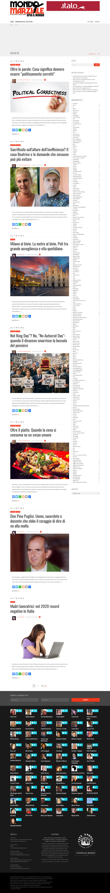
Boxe (86, 144)
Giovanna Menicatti (15, 760)
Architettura (86, 115)
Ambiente (86, 112)
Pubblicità (86, 383)
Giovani (86, 251)
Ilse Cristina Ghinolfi (92, 793)
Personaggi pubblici (86, 370)
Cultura (12, 64)
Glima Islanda (86, 254)
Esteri (86, 215)
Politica (86, 373)
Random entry (92, 53)
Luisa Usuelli (59, 815)
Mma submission (86, 331)
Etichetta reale (86, 219)
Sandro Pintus (29, 783)
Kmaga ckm (86, 290)
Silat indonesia (86, 409)
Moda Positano (86, 336)
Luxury (86, 307)
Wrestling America (86, 475)
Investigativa (86, 270)
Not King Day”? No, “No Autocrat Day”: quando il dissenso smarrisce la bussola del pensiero (38, 340)
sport (86, 419)
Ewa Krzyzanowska (76, 783)
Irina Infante (90, 805)
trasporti (86, 443)
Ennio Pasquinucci (91, 751)
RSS (99, 53)
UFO (86, 450)
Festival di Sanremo (86, 227)
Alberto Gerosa (76, 805)
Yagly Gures (86, 480)
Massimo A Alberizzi (61, 761)
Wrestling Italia (86, 477)
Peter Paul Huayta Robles (92, 718)
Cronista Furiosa (14, 783)
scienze (86, 402)
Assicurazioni (86, 127)
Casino (86, 154)
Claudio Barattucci (46, 729)
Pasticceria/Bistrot (86, 366)
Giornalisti (86, 249)
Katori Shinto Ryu (86, 285)
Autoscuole (86, 137)
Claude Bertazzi (91, 815)
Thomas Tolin (90, 729)
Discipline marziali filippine (86, 207)
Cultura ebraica (86, 195)
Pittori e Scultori (86, 372)
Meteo (86, 324)
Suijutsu (86, 422)
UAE (86, 448)
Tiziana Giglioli (60, 717)
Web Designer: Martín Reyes (16, 794)
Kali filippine (86, 282)
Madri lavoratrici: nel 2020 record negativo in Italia (34, 608)
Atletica (86, 129)
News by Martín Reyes (86, 360)
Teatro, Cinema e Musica (86, 433)
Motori (86, 351)
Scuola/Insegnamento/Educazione (86, 405)
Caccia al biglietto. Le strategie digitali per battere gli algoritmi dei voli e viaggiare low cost (85, 87)
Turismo (86, 445)
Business (86, 146)
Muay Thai (86, 353)
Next (42, 686)
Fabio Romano (44, 805)
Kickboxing (86, 288)
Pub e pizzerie (86, 382)
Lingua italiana (86, 298)
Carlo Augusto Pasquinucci (75, 762)
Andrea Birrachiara (61, 773)
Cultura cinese (86, 190)
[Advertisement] (55, 38)
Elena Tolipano (60, 805)
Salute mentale (86, 395)
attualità (86, 130)
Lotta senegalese (86, 304)
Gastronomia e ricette (86, 244)
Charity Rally (86, 159)
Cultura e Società (86, 193)
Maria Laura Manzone (46, 815)
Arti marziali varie (86, 124)
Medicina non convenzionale (86, 317)
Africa (86, 105)
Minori (86, 327)
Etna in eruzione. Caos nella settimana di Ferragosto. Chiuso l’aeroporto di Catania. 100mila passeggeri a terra (85, 91)
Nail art (86, 358)
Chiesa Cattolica (86, 163)
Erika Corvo (13, 717)
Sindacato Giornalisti (86, 411)
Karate (86, 283)
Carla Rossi (59, 751)
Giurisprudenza (86, 253)
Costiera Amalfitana (86, 178)
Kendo (86, 287)
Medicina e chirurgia (86, 312)
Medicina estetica (86, 314)
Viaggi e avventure (86, 462)
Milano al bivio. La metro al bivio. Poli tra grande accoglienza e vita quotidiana (39, 246)
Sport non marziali (86, 421)
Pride (86, 377)
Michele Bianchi (14, 739)
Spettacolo (86, 417)
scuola (86, 404)
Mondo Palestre (86, 346)
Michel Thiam (90, 739)
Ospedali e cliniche (86, 363)
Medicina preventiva (86, 319)
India (86, 263)
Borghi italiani (86, 142)
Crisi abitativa (86, 183)
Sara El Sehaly (90, 761)
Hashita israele (86, 261)
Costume (13, 425)
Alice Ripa (13, 815)
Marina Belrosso (30, 805)
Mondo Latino (86, 344)
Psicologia (86, 378)
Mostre (86, 348)
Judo (86, 278)
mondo (86, 339)
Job (86, 276)
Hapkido (86, 259)
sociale (86, 414)
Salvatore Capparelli (77, 793)
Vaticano (86, 456)
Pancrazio (86, 365)
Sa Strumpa (86, 392)
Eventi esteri (86, 222)
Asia (86, 125)
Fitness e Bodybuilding (86, 234)
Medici (86, 309)
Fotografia (86, 237)
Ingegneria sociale (86, 265)
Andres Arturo (29, 793)
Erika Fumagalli (45, 751)
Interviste (86, 268)
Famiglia (86, 224)
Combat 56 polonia (86, 171)
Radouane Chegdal (61, 739)
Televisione (86, 438)
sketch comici (86, 412)
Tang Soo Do (86, 428)
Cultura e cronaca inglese (86, 192)
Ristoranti (86, 390)
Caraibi (86, 152)
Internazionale (86, 266)
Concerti (86, 173)
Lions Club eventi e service (86, 300)
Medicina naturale (86, 315)
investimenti (86, 271)
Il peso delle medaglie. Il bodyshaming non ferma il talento (85, 83)
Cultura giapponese (86, 197)
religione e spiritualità (86, 388)
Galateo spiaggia (86, 241)
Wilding (86, 473)
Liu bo (86, 302)
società (17, 64)
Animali (86, 113)
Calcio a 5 (86, 149)
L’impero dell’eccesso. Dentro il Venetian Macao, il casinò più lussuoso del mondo (85, 77)
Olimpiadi (86, 361)
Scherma (86, 400)
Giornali (86, 248)
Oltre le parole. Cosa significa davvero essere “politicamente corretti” (37, 71)
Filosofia (86, 229)
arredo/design (86, 117)
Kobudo (86, 292)
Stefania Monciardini (46, 717)
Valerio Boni (90, 773)
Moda (86, 332)
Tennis (86, 439)
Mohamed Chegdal (61, 793)
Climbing (86, 169)
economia (86, 209)
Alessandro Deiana (30, 761)
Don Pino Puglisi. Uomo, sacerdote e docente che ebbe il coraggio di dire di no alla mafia (37, 521)
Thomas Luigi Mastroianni (44, 740)
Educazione (86, 210)
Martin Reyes (29, 751)
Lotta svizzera (86, 305)
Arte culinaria (86, 120)
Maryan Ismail (75, 815)
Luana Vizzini (75, 717)
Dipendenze (86, 205)
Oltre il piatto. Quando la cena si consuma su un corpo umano (33, 432)
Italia (86, 273)
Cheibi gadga (86, 161)
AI (86, 107)
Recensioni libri (86, 387)
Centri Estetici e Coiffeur (86, 158)
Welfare (86, 470)
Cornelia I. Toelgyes (77, 751)
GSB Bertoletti (86, 258)
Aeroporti (86, 103)
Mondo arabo (86, 341)
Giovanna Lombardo (15, 729)
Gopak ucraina (86, 256)
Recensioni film (86, 385)
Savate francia (86, 399)
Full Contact (86, 239)
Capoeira (86, 151)
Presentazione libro (86, 375)
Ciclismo (86, 164)
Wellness (86, 472)
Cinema (86, 166)
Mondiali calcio (86, 338)
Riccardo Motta (30, 729)
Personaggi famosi (86, 368)
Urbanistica (86, 451)
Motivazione (86, 349)
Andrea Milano (29, 773)
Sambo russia (86, 397)
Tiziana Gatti (75, 729)
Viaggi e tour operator (86, 463)
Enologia (86, 212)
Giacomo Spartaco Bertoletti (46, 794)
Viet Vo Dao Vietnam (86, 468)
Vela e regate (86, 458)
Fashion (86, 225)
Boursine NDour (14, 805)
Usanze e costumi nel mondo (86, 455)
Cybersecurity (86, 202)
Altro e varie (86, 110)
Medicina (86, 310)
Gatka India (86, 246)
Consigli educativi (86, 176)
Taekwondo (86, 426)
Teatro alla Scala (86, 431)
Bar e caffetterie (86, 139)
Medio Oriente (86, 321)
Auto (86, 132)
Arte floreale (86, 122)
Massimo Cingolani (77, 739)
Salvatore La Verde (61, 729)
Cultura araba (86, 188)
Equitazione (86, 214)
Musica (86, 356)
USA (86, 453)
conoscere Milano (86, 175)
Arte (86, 119)
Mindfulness (86, 326)
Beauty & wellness (86, 141)
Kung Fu (86, 293)
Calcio (86, 147)
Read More (15, 134)
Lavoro (86, 295)
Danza (86, 203)
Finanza (86, 231)
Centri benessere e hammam (86, 156)
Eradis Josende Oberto (32, 739)
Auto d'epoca (86, 134)
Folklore (86, 236)
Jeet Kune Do (86, 275)
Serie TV (86, 407)
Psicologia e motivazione (86, 380)
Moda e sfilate (86, 334)
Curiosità (86, 200)
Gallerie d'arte (86, 242)
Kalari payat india (86, 280)
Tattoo (86, 429)
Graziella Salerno (91, 783)
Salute (86, 394)
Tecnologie (86, 436)
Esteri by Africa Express (86, 217)
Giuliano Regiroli (30, 717)
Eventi (86, 220)
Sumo (86, 424)
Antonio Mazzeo (60, 783)
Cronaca (13, 145)
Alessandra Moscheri (15, 826)
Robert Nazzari (45, 773)
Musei (86, 355)
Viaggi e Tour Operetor (86, 465)
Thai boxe (86, 441)
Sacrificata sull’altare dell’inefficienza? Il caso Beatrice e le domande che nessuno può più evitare (39, 154)
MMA (86, 329)
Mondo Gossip (86, 343)
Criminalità (86, 181)
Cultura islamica (86, 198)
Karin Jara (13, 751)
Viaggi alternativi (86, 460)
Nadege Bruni (44, 783)
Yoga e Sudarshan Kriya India (86, 482)
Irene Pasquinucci (45, 761)
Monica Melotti (14, 773)
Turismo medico (86, 446)
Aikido (86, 108)
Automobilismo (86, 135)
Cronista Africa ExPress (78, 773)
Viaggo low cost (86, 467)
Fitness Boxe (86, 232)
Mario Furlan (29, 815)
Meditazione (86, 322)
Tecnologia (86, 434)
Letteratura (86, 297)
